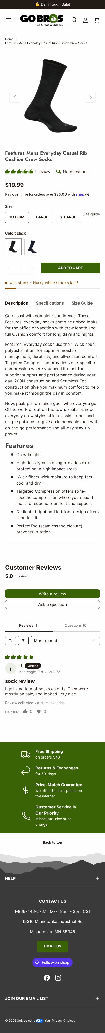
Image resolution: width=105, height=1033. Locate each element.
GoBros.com (25, 1020)
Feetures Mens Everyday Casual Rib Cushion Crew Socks (46, 43)
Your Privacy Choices (59, 1020)
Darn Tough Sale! (55, 4)
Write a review (52, 593)
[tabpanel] (52, 424)
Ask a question (52, 604)
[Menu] (8, 20)
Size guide (91, 214)
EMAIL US (52, 946)
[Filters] (23, 640)
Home (9, 39)
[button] (96, 20)
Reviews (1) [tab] (29, 625)
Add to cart (70, 268)
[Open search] (10, 640)
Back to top (52, 842)
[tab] (16, 303)
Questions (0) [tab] (76, 625)
